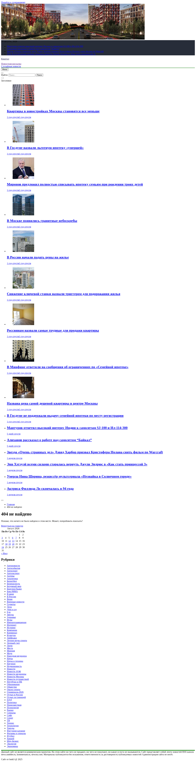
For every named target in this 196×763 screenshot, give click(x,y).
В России (11, 596)
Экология (11, 743)
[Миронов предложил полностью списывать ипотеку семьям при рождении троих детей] (23, 178)
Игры (9, 620)
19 (9, 544)
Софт (9, 715)
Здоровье (11, 617)
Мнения (11, 651)
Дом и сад (12, 609)
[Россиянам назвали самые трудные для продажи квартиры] (23, 324)
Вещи (9, 599)
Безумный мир (14, 586)
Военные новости (15, 602)
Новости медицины (16, 674)
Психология (13, 707)
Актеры (10, 576)
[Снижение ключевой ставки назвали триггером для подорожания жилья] (23, 288)
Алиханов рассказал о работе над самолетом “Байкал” (33, 49)
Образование (13, 684)
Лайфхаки (12, 638)
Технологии (13, 725)
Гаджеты (11, 604)
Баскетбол (12, 581)
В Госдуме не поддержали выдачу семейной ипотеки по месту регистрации (65, 415)
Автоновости (13, 565)
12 (9, 541)
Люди (9, 645)
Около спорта (13, 689)
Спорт (10, 718)
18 (6, 544)
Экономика (12, 746)
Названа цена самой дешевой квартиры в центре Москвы (52, 403)
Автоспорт (12, 571)
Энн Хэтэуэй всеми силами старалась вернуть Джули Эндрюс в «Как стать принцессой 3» (51, 54)
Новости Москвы (15, 676)
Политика (12, 702)
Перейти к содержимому (13, 2)
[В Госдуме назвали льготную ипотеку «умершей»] (23, 141)
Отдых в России (15, 694)
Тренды (10, 728)
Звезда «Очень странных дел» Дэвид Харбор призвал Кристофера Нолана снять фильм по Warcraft (55, 51)
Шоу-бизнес (13, 741)
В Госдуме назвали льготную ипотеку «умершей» (45, 148)
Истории (11, 627)
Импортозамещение (16, 622)
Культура (11, 635)
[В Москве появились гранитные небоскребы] (23, 214)
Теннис (10, 723)
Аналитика (12, 578)
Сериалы (11, 713)
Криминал (12, 633)
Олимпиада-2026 (15, 692)
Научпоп (11, 663)
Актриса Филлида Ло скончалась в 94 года (40, 488)
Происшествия (14, 705)
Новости (11, 669)
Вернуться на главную (12, 526)
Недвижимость (14, 666)
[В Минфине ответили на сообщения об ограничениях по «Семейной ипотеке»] (23, 361)
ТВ (8, 720)
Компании (12, 630)
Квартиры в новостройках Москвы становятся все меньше (53, 111)
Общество (12, 687)
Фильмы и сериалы (16, 733)
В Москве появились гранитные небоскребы (42, 221)
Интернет (11, 625)
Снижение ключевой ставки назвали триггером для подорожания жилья (63, 294)
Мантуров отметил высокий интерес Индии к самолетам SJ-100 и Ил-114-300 (45, 46)
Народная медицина (17, 656)
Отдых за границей (16, 697)
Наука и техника (15, 661)
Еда (8, 612)
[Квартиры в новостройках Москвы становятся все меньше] (23, 105)
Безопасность (13, 583)
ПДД (9, 700)
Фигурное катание (16, 731)
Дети (9, 607)
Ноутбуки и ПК (14, 682)
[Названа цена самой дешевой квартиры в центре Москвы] (23, 397)
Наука (10, 658)
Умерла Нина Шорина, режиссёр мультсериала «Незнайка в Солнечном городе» (69, 476)
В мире (10, 594)
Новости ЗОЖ (14, 671)
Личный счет (13, 643)
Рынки (10, 710)
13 (13, 541)
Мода (9, 653)
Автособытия (13, 568)
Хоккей (10, 738)
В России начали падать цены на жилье (38, 257)
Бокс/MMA (12, 591)
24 (3, 547)
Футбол (10, 736)
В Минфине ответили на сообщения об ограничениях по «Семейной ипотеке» (67, 367)
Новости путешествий (18, 679)
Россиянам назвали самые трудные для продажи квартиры (53, 330)
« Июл (4, 553)
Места (10, 648)
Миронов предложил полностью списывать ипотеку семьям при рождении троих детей (75, 184)
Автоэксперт (13, 573)
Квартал (5, 59)
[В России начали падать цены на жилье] (23, 251)
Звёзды (10, 614)
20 (13, 544)
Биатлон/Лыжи (14, 589)
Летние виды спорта (17, 640)
